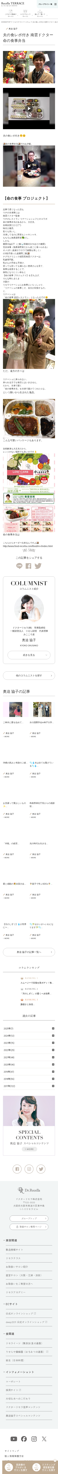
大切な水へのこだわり (18, 1398)
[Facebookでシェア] (28, 566)
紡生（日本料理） (16, 1360)
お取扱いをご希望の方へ (19, 1283)
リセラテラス (13, 1258)
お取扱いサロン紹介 (17, 1266)
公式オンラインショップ (19, 1313)
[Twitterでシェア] (38, 566)
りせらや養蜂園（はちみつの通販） (25, 1352)
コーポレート (13, 1381)
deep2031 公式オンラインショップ (25, 1322)
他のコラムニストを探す (29, 675)
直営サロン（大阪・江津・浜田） (24, 1275)
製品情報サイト (14, 1249)
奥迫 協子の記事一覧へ (29, 952)
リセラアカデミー (16, 1292)
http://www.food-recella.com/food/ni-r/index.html (28, 546)
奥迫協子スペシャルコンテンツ (23, 1415)
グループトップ (29, 1218)
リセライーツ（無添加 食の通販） (25, 1343)
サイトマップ (12, 1450)
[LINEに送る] (19, 566)
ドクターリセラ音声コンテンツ (23, 1407)
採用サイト (12, 1390)
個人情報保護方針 (14, 1456)
